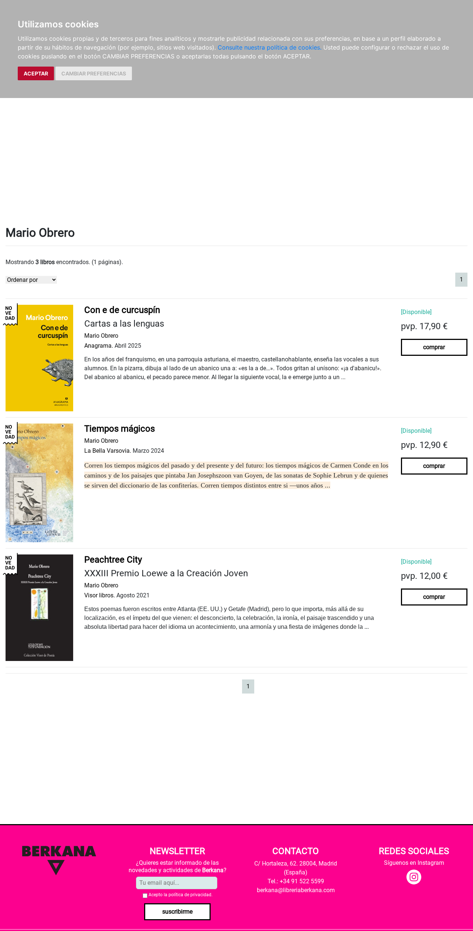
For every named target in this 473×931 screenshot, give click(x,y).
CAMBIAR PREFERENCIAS (93, 73)
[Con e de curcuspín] (39, 357)
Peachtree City (113, 559)
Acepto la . (180, 894)
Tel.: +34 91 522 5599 (296, 881)
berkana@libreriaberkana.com (296, 890)
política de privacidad (190, 894)
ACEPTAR (36, 73)
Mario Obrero (101, 335)
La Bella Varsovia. (107, 450)
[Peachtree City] (39, 607)
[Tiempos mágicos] (39, 482)
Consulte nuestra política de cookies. (269, 47)
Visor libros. (99, 595)
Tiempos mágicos (119, 429)
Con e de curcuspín (122, 310)
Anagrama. (98, 345)
